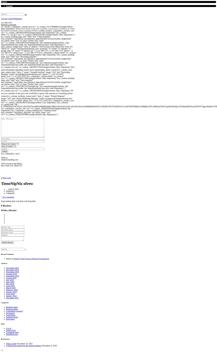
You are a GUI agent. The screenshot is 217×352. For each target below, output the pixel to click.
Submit (4, 151)
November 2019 (12, 272)
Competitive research (14, 311)
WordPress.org (12, 334)
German (9, 6)
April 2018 (10, 294)
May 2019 (10, 284)
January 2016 (11, 296)
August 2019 (11, 278)
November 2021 (12, 268)
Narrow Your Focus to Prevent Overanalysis (31, 259)
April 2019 (10, 286)
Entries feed (10, 330)
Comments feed (12, 332)
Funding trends (12, 317)
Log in (8, 328)
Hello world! (11, 344)
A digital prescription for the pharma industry (24, 346)
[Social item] (2, 12)
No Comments (8, 197)
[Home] (6, 178)
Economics (10, 313)
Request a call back (8, 25)
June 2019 (10, 282)
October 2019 (11, 274)
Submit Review (7, 243)
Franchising (10, 315)
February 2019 (12, 290)
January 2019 (11, 292)
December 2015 (12, 298)
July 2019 (10, 280)
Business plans (12, 307)
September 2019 (12, 276)
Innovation (10, 319)
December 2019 (12, 270)
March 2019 (11, 288)
